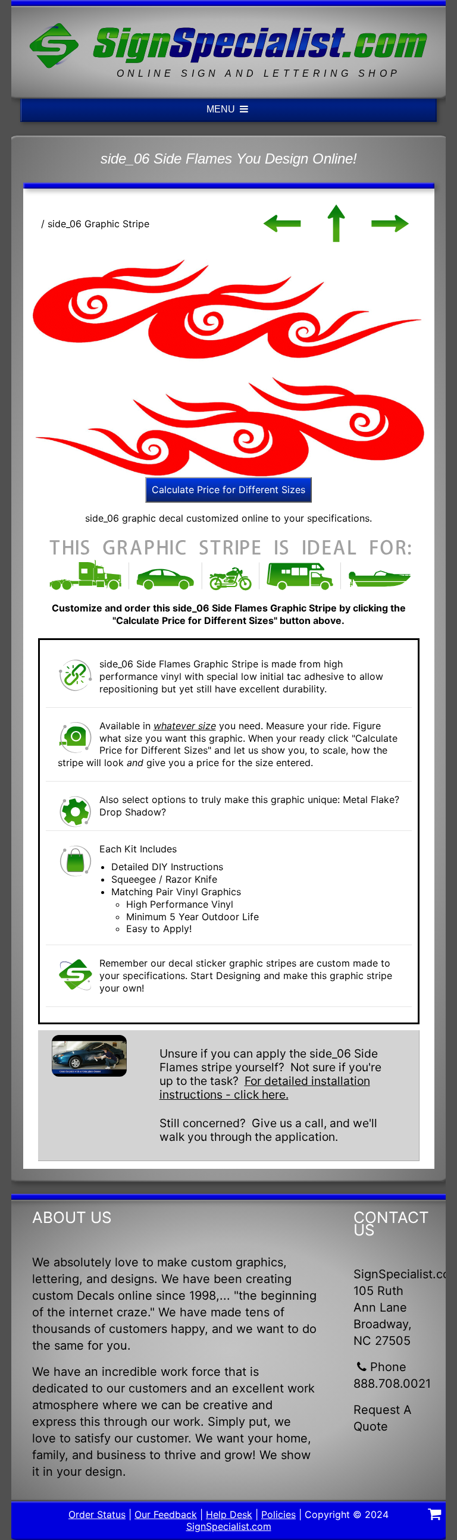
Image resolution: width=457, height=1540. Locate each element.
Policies (278, 1514)
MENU (221, 109)
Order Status (97, 1514)
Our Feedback (165, 1514)
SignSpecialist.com (228, 1526)
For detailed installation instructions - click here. (264, 1088)
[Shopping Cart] (434, 1516)
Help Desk (229, 1514)
